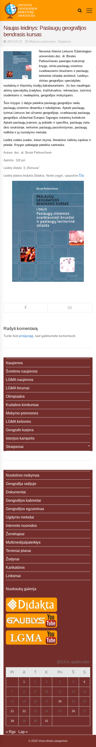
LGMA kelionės (18, 422)
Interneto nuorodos (21, 526)
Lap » (23, 732)
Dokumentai (16, 492)
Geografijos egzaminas (25, 509)
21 (12, 711)
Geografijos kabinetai (23, 500)
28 (12, 721)
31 (46, 721)
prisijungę (26, 336)
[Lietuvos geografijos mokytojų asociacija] (20, 10)
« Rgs (11, 732)
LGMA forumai (17, 388)
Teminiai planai (18, 551)
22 (24, 711)
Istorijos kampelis (20, 438)
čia (81, 175)
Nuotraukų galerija (21, 589)
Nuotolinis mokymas (22, 475)
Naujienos (64, 41)
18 (60, 701)
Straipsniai (15, 447)
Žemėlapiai (15, 534)
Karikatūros (15, 567)
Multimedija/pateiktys (23, 542)
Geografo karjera (20, 430)
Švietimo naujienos (22, 371)
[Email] (70, 307)
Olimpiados (15, 396)
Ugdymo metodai (20, 517)
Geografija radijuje (21, 484)
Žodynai (12, 559)
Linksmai (13, 576)
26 (73, 711)
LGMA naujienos (19, 380)
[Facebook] (25, 307)
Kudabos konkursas (22, 405)
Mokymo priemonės (42, 41)
